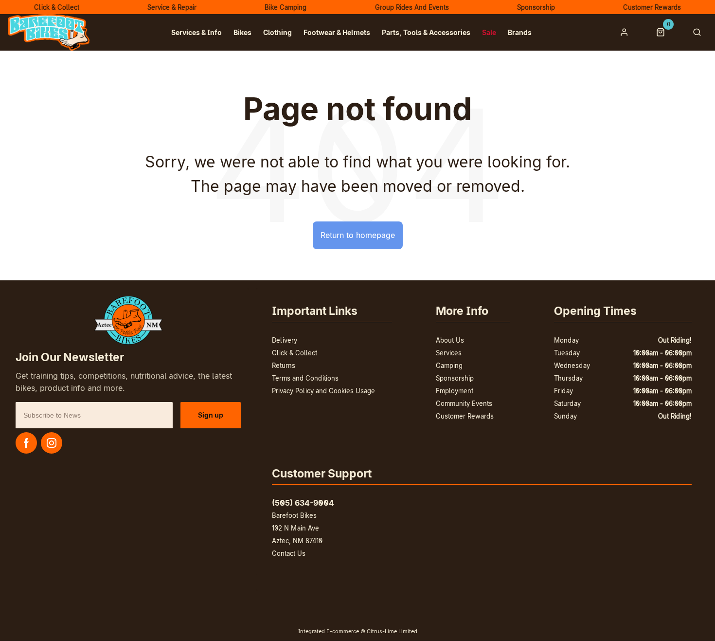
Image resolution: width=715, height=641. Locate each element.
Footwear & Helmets (337, 32)
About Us (450, 340)
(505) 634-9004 (303, 503)
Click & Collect (294, 353)
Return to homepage (358, 235)
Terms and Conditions (305, 378)
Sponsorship (455, 378)
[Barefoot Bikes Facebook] (26, 443)
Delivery (284, 340)
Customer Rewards (465, 416)
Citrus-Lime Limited (392, 631)
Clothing (277, 32)
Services (449, 353)
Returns (283, 365)
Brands (520, 32)
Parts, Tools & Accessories (426, 32)
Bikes (242, 32)
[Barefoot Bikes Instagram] (51, 443)
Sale (489, 32)
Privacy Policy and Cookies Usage (323, 391)
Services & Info (196, 32)
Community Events (464, 403)
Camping (449, 365)
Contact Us (288, 553)
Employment (454, 391)
